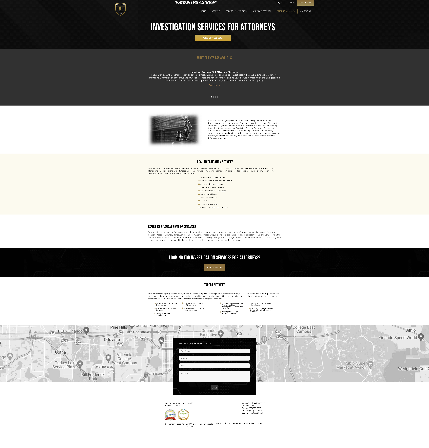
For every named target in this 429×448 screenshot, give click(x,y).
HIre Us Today (214, 267)
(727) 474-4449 (256, 411)
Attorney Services (286, 11)
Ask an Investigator (213, 38)
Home (203, 11)
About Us (216, 11)
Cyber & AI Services (262, 11)
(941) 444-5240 (256, 413)
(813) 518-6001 (255, 408)
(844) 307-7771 (258, 403)
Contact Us (305, 11)
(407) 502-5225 (256, 406)
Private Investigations (236, 11)
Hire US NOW (305, 3)
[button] (211, 96)
